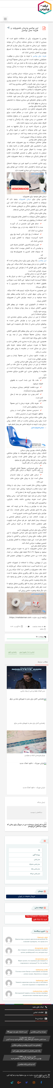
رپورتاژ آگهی (36, 855)
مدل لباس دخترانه (34, 864)
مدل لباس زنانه (35, 869)
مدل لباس (37, 859)
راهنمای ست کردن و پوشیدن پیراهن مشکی (26, 1045)
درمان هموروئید (25, 199)
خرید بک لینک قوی (40, 919)
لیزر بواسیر (42, 260)
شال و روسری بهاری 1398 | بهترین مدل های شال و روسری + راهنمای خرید (26, 1057)
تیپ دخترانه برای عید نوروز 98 (17, 1032)
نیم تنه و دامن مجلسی (38, 1032)
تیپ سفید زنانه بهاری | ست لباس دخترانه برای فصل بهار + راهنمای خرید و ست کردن (26, 1038)
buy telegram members (36, 915)
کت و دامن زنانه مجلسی (26, 1064)
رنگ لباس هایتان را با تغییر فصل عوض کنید (26, 1051)
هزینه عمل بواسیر (39, 56)
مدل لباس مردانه (35, 874)
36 (39, 850)
